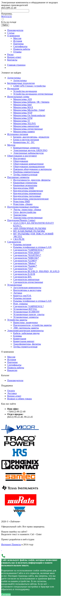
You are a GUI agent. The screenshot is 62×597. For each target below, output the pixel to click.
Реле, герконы (20, 303)
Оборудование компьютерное (28, 164)
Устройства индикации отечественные (33, 94)
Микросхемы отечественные (28, 129)
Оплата (11, 390)
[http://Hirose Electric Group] (20, 457)
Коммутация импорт (23, 341)
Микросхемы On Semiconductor (29, 115)
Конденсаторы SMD (23, 188)
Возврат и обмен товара (19, 398)
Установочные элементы (26, 317)
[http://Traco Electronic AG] (20, 445)
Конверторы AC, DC (24, 142)
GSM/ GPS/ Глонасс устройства (29, 86)
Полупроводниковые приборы (23, 207)
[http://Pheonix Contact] (20, 469)
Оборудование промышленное (29, 166)
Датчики (17, 293)
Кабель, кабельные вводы (26, 333)
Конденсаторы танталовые (27, 196)
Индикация (13, 88)
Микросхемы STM (22, 118)
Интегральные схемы (18, 96)
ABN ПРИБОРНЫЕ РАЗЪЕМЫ (29, 228)
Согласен (6, 594)
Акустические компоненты (27, 287)
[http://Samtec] (20, 481)
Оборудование (20, 161)
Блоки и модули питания (26, 139)
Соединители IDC (22, 276)
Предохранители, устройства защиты (32, 325)
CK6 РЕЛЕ (19, 239)
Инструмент (19, 158)
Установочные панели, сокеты (28, 314)
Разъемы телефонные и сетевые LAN (32, 247)
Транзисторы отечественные (28, 217)
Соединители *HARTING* (27, 255)
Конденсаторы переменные (27, 193)
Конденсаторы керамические (28, 190)
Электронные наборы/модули (28, 153)
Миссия (11, 357)
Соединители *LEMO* (25, 260)
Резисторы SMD (21, 201)
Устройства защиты (17, 320)
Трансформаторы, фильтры (27, 344)
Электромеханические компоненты (25, 330)
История (11, 359)
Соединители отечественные (28, 282)
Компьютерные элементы (26, 147)
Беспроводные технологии (21, 83)
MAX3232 (6, 16)
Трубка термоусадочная (25, 174)
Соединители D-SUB (24, 274)
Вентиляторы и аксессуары (27, 290)
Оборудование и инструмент (22, 155)
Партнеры (12, 362)
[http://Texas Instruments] (20, 493)
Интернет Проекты (11, 544)
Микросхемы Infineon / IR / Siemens (31, 102)
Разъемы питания (22, 244)
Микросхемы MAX (23, 107)
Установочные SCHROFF (26, 311)
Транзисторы (20, 215)
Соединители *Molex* (24, 263)
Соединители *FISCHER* (26, 252)
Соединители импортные (26, 279)
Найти (5, 25)
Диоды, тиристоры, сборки (27, 209)
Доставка (12, 393)
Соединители (14, 242)
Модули (11, 145)
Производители (15, 380)
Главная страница (16, 65)
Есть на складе (8, 22)
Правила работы (15, 367)
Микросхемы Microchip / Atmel (29, 110)
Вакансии (12, 370)
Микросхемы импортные (26, 126)
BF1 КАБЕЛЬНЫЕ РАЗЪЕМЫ (29, 231)
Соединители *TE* (23, 268)
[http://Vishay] (20, 516)
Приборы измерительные (26, 172)
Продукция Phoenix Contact (21, 220)
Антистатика (14, 77)
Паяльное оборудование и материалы (32, 169)
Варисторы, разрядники (25, 322)
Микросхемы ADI (22, 99)
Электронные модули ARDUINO (30, 150)
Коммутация (19, 338)
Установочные (14, 285)
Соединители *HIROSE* (26, 258)
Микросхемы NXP (22, 112)
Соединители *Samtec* (25, 266)
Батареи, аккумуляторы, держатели (31, 137)
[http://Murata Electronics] (20, 504)
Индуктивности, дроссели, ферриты (31, 180)
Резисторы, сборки (23, 204)
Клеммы (17, 336)
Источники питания (17, 134)
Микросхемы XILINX (24, 123)
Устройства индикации (25, 91)
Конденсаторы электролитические (31, 199)
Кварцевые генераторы (25, 182)
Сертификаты (14, 365)
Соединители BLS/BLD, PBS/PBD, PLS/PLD (36, 271)
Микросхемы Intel (22, 104)
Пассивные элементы (18, 177)
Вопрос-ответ (14, 396)
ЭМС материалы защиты (26, 328)
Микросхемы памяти (24, 131)
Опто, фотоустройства (24, 212)
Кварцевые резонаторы (25, 185)
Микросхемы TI (21, 121)
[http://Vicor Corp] (20, 434)
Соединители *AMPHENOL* (28, 250)
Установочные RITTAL (25, 309)
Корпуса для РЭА (22, 295)
